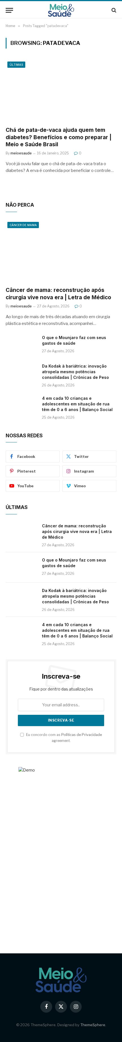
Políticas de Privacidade (81, 735)
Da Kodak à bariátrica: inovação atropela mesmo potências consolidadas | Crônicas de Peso (75, 372)
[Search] (113, 10)
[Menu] (9, 10)
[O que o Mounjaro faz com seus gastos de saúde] (21, 345)
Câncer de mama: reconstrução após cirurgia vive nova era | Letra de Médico (77, 531)
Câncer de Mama (23, 225)
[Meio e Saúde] (61, 10)
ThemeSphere (92, 1025)
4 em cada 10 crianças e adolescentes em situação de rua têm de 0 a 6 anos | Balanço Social (77, 404)
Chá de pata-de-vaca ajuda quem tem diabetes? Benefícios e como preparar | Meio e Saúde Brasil (59, 137)
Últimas (16, 64)
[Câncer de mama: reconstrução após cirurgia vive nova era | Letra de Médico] (61, 251)
